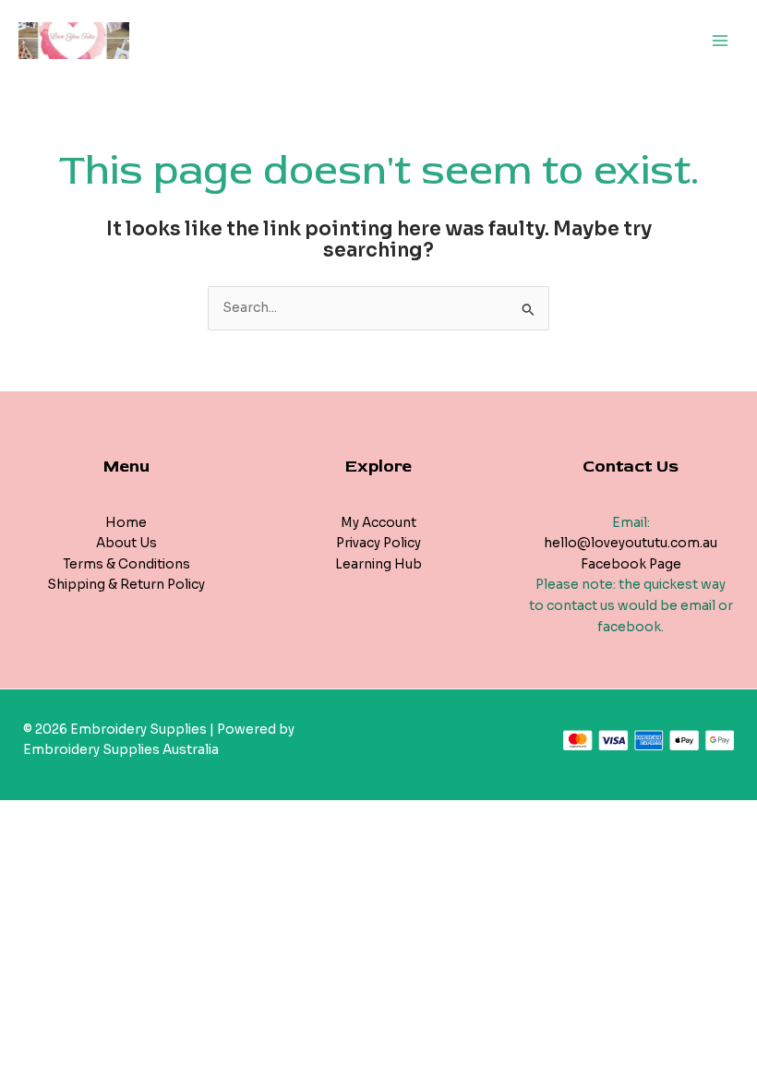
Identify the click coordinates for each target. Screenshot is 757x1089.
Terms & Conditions (126, 564)
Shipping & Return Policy (126, 584)
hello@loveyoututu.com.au (630, 543)
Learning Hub (378, 564)
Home (126, 523)
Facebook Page (631, 564)
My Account (378, 523)
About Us (126, 543)
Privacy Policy (378, 543)
